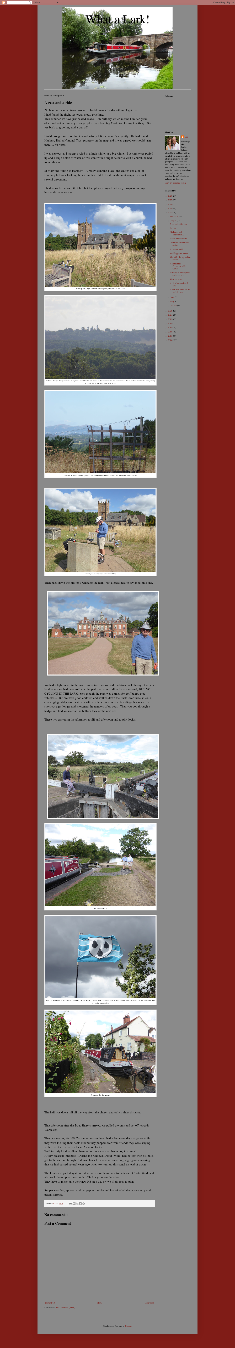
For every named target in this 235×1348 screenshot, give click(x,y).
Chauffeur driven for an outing (179, 243)
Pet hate (173, 228)
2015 (170, 335)
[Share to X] (77, 1203)
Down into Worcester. (179, 238)
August (173, 220)
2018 (170, 323)
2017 (170, 327)
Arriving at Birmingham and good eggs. (180, 273)
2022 (170, 212)
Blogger (128, 1325)
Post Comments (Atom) (65, 1307)
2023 (170, 208)
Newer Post (50, 1302)
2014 (170, 340)
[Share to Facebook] (80, 1203)
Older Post (149, 1302)
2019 (170, 319)
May (172, 301)
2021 (170, 310)
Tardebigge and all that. (179, 253)
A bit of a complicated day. (179, 284)
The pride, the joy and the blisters (180, 258)
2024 (170, 204)
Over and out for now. (179, 224)
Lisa (186, 136)
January (173, 305)
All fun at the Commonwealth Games (177, 266)
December (174, 216)
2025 (170, 200)
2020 (170, 314)
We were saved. (176, 279)
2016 (170, 331)
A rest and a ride (176, 249)
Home (99, 1302)
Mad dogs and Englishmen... (177, 233)
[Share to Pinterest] (83, 1203)
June (172, 297)
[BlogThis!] (74, 1203)
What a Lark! (118, 19)
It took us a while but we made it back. (180, 290)
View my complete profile (175, 182)
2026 (170, 195)
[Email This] (70, 1203)
